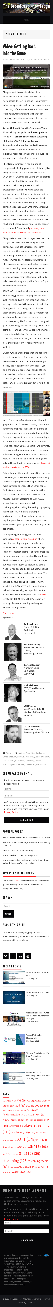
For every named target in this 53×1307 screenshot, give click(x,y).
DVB (23, 1110)
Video (8, 753)
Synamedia (30, 764)
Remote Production (12, 1147)
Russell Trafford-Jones (39, 59)
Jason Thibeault (42, 756)
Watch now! (8, 613)
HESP (42, 594)
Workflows (21, 1172)
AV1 (21, 1100)
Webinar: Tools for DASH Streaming (18, 850)
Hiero (21, 1302)
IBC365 (32, 1120)
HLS (17, 1120)
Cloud (19, 1105)
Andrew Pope (24, 753)
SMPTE (38, 1146)
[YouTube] (28, 956)
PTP (41, 1140)
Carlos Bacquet (9, 756)
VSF (44, 1166)
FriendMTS (29, 756)
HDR (40, 1114)
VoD (37, 1167)
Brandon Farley (38, 753)
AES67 (7, 1101)
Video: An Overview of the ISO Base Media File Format (26, 837)
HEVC (8, 1119)
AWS (38, 1101)
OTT (27, 1139)
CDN (9, 1106)
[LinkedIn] (20, 956)
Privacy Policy (11, 812)
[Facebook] (13, 956)
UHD (31, 1167)
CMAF (30, 1105)
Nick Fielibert (8, 760)
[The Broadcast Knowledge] (26, 7)
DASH (6, 1110)
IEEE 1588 (41, 1120)
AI (14, 1101)
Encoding (33, 1110)
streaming (15, 1160)
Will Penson (41, 764)
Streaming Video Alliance (13, 764)
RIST (26, 1147)
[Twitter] (6, 956)
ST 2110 (29, 1153)
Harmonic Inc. (29, 1115)
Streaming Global (33, 760)
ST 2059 (13, 1154)
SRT (6, 1154)
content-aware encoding (24, 538)
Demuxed (15, 1110)
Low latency (20, 1132)
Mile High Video (35, 1133)
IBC (25, 1119)
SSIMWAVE (19, 760)
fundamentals (13, 1114)
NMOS (14, 1140)
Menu (26, 20)
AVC (30, 1100)
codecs (42, 1105)
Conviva (20, 756)
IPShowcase (16, 1125)
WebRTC (7, 1172)
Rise (18, 880)
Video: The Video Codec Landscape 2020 (20, 855)
